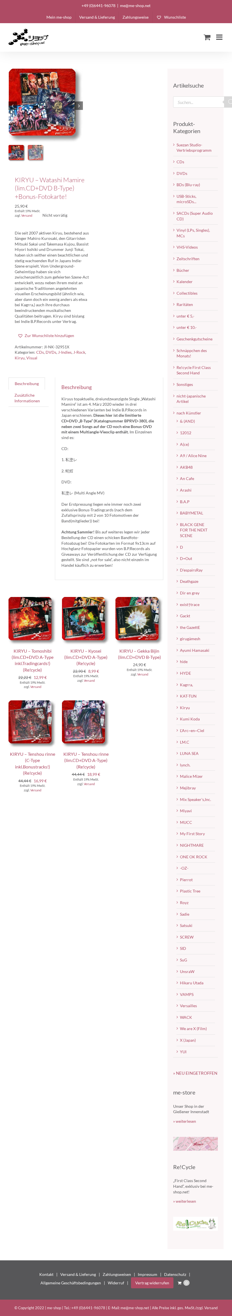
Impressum (147, 1274)
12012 (185, 432)
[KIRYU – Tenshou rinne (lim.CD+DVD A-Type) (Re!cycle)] (86, 703)
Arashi (186, 490)
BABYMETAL (191, 513)
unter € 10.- (187, 327)
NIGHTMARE (192, 845)
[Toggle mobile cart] (207, 37)
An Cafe (187, 478)
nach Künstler (189, 413)
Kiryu (20, 357)
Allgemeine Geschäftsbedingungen (70, 1282)
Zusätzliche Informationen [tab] (27, 398)
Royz (184, 902)
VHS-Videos (187, 247)
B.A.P (185, 501)
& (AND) (187, 421)
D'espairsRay (191, 570)
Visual (31, 357)
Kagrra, (186, 684)
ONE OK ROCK (193, 856)
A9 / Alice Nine (193, 455)
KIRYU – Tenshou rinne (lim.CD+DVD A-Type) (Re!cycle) (86, 760)
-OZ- (184, 868)
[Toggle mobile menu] (220, 37)
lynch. (185, 765)
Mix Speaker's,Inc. (195, 799)
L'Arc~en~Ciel (192, 730)
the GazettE (190, 627)
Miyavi (186, 810)
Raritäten (185, 304)
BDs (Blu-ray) (188, 184)
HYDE (185, 673)
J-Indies (65, 352)
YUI (183, 1051)
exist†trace (189, 604)
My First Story (192, 833)
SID (183, 948)
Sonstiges (185, 384)
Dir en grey (189, 592)
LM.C (184, 742)
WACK (186, 1017)
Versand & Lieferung (78, 1274)
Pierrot (186, 879)
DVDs (51, 352)
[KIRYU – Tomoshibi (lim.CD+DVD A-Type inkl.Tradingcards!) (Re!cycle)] (32, 599)
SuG (183, 959)
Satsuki (186, 925)
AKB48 (186, 467)
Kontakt (46, 1274)
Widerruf (116, 1282)
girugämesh (190, 638)
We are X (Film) (193, 1028)
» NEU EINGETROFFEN (195, 1073)
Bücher (183, 270)
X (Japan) (188, 1040)
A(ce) (184, 444)
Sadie (184, 914)
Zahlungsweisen (117, 1274)
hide (184, 661)
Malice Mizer (191, 776)
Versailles (188, 1005)
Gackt (185, 615)
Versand (26, 215)
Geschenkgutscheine (194, 338)
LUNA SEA (189, 753)
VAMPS (187, 994)
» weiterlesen (184, 1121)
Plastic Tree (190, 891)
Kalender (185, 281)
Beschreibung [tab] (27, 383)
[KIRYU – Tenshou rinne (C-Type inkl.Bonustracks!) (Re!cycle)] (32, 703)
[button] (46, 335)
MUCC (186, 822)
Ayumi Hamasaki (194, 650)
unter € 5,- (185, 316)
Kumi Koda (190, 718)
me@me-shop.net (135, 5)
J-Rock (79, 352)
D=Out (186, 558)
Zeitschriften (188, 258)
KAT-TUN (188, 696)
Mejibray (188, 787)
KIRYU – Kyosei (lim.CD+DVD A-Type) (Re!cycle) (86, 657)
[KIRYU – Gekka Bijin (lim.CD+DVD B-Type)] (139, 599)
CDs (40, 352)
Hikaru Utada (191, 982)
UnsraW (187, 971)
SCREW (187, 937)
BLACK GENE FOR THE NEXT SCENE (193, 530)
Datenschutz (175, 1274)
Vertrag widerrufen (152, 1282)
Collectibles (187, 293)
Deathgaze (189, 581)
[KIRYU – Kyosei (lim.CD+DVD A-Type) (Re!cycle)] (86, 599)
